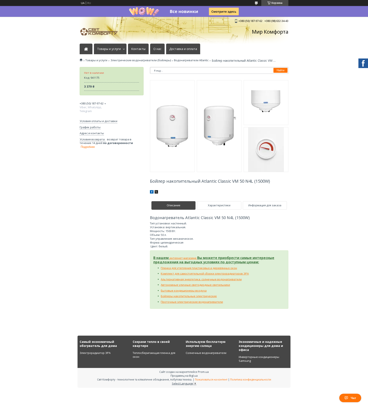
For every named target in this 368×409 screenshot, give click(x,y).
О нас (157, 49)
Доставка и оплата (183, 49)
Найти (280, 70)
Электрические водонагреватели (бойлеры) (141, 60)
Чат (353, 398)
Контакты (138, 49)
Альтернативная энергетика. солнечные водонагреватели (201, 279)
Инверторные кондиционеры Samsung (259, 359)
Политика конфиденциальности (250, 379)
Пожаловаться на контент (211, 379)
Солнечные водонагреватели (206, 353)
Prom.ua (203, 372)
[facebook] (152, 192)
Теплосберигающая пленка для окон (154, 355)
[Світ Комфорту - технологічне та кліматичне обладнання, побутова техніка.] (101, 31)
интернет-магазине (183, 258)
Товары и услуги (109, 49)
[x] (156, 192)
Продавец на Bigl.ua (184, 376)
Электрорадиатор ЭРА (95, 353)
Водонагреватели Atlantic (191, 60)
